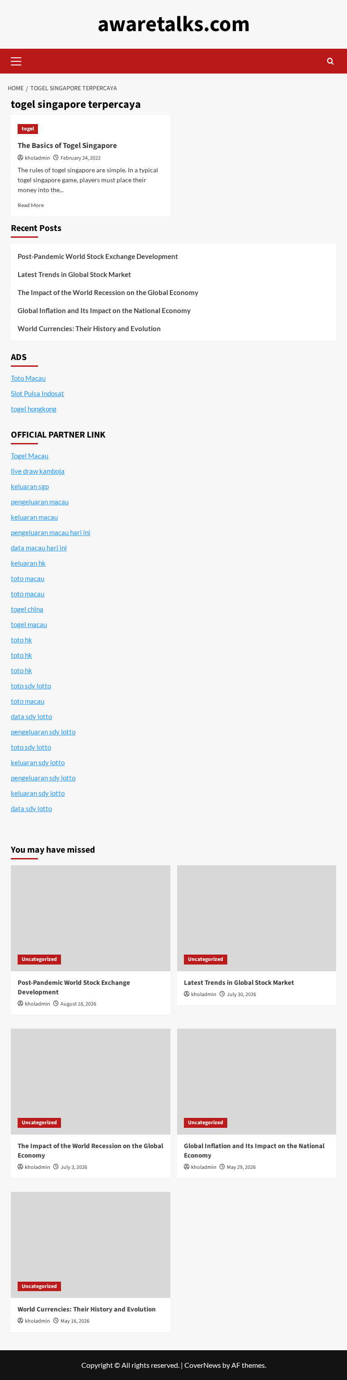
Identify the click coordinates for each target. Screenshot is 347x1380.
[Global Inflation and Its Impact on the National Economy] (257, 1082)
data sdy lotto (31, 808)
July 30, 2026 (241, 994)
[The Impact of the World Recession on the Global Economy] (90, 1082)
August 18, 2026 (78, 1004)
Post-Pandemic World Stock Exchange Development (98, 256)
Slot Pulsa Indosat (37, 393)
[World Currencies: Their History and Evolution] (90, 1245)
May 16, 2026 (75, 1321)
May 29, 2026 (241, 1167)
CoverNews (202, 1365)
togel (28, 129)
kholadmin (37, 158)
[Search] (330, 61)
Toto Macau (28, 378)
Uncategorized (39, 959)
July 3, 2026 (74, 1167)
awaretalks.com (174, 24)
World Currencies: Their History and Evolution (89, 328)
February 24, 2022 (81, 158)
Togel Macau (29, 456)
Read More (31, 205)
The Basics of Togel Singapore (67, 145)
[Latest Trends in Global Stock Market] (257, 918)
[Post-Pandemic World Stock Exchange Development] (90, 918)
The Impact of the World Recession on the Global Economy (108, 292)
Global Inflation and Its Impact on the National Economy (104, 310)
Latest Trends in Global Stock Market (74, 274)
